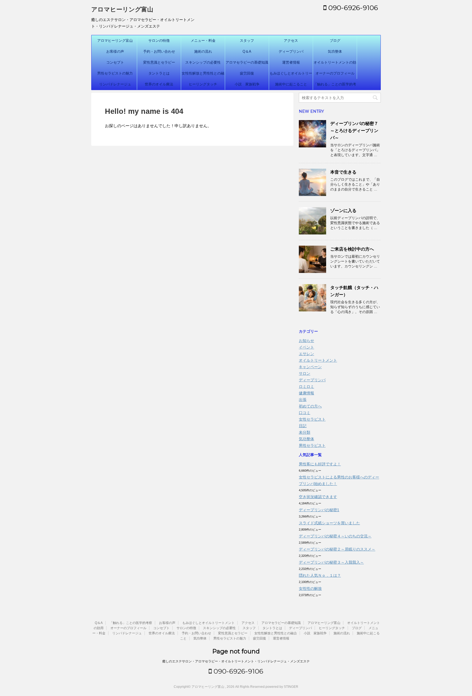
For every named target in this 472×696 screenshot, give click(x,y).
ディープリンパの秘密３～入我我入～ (331, 562)
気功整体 (335, 51)
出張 (302, 399)
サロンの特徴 (159, 40)
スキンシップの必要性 (203, 62)
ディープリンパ (291, 51)
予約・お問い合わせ (159, 51)
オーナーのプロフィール (335, 73)
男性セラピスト (312, 445)
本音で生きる (343, 172)
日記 (302, 426)
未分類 (304, 432)
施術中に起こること (291, 84)
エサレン (306, 354)
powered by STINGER (282, 687)
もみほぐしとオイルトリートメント (291, 75)
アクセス (291, 40)
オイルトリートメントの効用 (335, 64)
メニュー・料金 (203, 40)
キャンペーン (310, 367)
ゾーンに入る (343, 210)
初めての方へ (310, 406)
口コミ (304, 413)
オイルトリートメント (318, 360)
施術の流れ (203, 51)
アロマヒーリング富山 (122, 9)
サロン (304, 373)
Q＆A (247, 51)
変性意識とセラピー (159, 62)
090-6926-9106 (352, 8)
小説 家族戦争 (247, 84)
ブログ (335, 40)
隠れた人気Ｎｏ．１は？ (320, 575)
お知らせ (306, 340)
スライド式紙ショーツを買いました (329, 523)
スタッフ (247, 40)
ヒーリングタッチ (203, 84)
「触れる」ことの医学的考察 (335, 86)
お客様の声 (115, 51)
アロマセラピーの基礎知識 (247, 62)
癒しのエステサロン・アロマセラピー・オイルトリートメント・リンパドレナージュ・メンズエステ (236, 661)
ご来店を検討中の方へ (352, 249)
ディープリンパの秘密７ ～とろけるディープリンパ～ (356, 130)
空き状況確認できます (318, 497)
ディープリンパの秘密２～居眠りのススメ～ (337, 549)
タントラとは (159, 73)
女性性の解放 (310, 588)
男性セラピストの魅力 (115, 73)
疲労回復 (247, 73)
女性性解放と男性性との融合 (203, 75)
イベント (306, 347)
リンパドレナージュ (115, 84)
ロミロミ (306, 386)
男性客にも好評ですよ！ (320, 464)
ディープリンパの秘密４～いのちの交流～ (335, 536)
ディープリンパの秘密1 (319, 510)
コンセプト (115, 62)
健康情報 (306, 393)
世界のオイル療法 (159, 84)
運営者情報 (291, 62)
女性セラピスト (312, 419)
